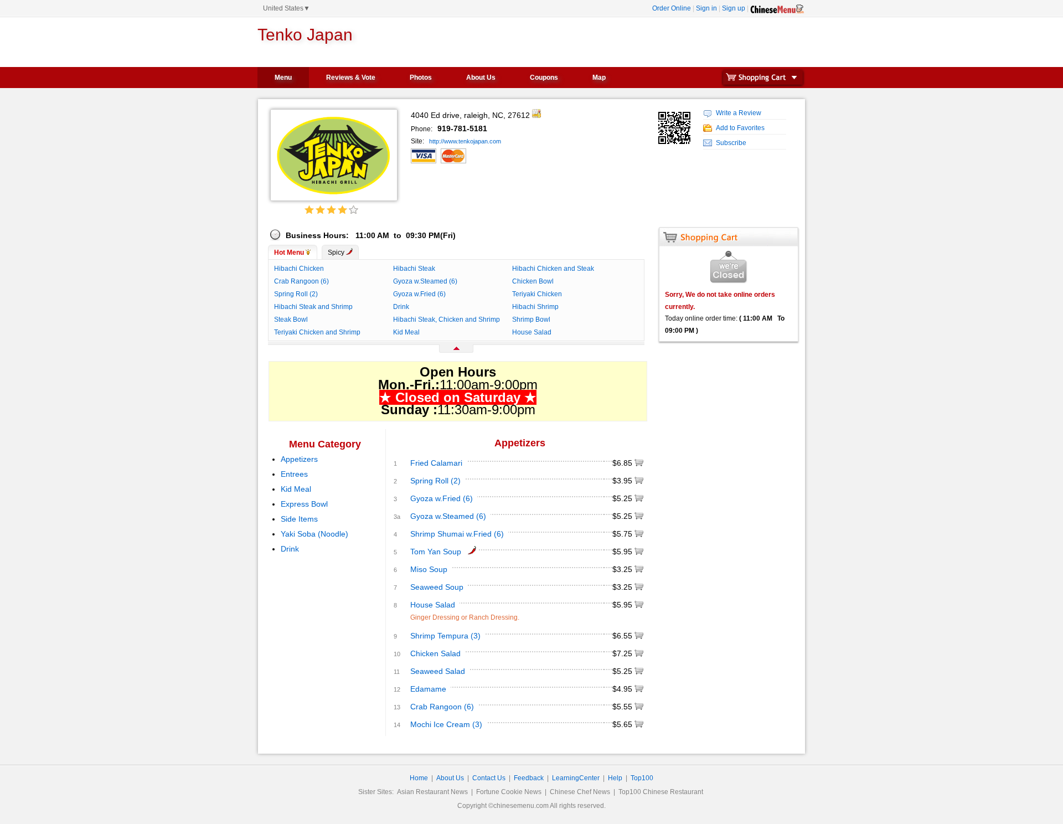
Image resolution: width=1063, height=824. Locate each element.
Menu (283, 77)
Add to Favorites (740, 128)
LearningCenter (576, 778)
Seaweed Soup (436, 587)
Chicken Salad (435, 653)
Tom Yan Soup (435, 551)
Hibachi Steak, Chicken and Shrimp (446, 319)
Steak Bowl (291, 319)
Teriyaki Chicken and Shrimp (317, 332)
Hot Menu (290, 252)
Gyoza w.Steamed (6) (425, 281)
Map (599, 77)
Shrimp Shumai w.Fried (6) (457, 533)
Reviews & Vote (350, 77)
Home (419, 778)
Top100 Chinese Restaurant (660, 792)
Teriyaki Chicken (537, 294)
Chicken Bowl (533, 281)
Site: (418, 141)
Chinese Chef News (580, 792)
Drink (401, 307)
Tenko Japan (305, 34)
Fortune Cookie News (508, 792)
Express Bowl (304, 503)
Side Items (299, 518)
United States (286, 8)
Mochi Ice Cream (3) (446, 724)
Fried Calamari (436, 463)
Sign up (733, 8)
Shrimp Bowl (531, 319)
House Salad (531, 332)
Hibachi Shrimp (535, 307)
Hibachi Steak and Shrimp (313, 307)
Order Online (671, 8)
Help (615, 778)
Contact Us (488, 778)
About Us (481, 77)
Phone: (422, 129)
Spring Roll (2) (296, 294)
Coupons (544, 77)
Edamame (428, 688)
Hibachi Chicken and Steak (553, 268)
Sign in (706, 8)
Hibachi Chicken (299, 268)
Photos (421, 77)
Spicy (337, 252)
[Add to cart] (638, 463)
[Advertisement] (672, 43)
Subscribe (731, 143)
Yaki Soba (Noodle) (314, 533)
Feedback (529, 778)
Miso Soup (428, 569)
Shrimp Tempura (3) (445, 635)
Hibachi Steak (414, 268)
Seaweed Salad (437, 671)
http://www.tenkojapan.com (465, 141)
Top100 (642, 778)
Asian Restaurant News (432, 792)
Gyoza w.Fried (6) (419, 294)
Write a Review (738, 113)
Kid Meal (406, 332)
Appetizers (299, 459)
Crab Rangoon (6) (301, 281)
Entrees (294, 474)
